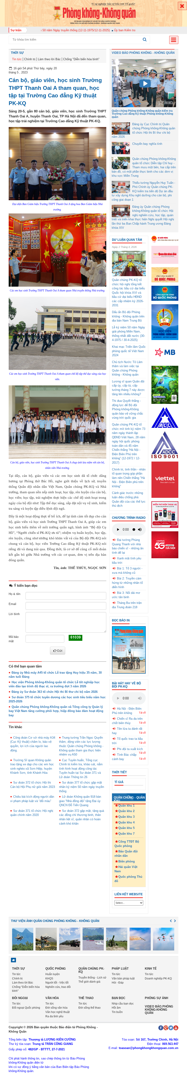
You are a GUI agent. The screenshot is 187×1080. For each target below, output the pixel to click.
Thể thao (86, 998)
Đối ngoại (20, 998)
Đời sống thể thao (89, 1007)
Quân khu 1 (126, 805)
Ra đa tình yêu (54, 1016)
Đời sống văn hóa (56, 1007)
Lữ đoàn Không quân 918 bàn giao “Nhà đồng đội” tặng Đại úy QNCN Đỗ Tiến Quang (80, 801)
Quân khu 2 (126, 811)
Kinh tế (151, 968)
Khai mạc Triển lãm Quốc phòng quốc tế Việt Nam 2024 (129, 351)
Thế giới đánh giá (89, 981)
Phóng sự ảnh (156, 998)
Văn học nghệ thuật (57, 1012)
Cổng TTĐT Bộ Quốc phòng (126, 844)
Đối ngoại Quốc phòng (26, 1007)
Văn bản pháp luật (123, 978)
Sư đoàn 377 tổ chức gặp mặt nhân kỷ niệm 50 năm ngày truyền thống (81, 787)
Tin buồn (117, 1012)
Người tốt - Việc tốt (56, 982)
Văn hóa (52, 998)
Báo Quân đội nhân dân (126, 853)
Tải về (142, 712)
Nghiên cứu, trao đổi (58, 987)
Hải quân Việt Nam (125, 869)
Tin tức (17, 59)
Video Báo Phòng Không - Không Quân (143, 53)
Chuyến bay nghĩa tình (147, 143)
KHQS (49, 978)
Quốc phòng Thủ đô (128, 879)
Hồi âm (116, 1007)
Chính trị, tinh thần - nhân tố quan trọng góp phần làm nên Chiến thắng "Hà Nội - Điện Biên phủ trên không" (128, 478)
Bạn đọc (118, 998)
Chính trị (29, 59)
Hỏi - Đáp (118, 982)
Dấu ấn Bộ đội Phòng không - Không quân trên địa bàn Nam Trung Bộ (128, 316)
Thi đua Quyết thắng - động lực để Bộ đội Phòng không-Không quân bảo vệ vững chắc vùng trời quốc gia (127, 409)
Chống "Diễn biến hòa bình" (81, 59)
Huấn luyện (52, 974)
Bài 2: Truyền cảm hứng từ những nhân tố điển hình (127, 583)
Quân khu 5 (126, 828)
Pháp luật (120, 968)
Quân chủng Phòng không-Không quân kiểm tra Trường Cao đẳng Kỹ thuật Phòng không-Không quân (142, 113)
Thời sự (17, 53)
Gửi (59, 650)
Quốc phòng (55, 968)
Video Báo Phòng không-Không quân (159, 1010)
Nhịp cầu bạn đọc (123, 1003)
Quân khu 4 (126, 822)
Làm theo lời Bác (49, 59)
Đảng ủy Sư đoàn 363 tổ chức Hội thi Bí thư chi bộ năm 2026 (55, 691)
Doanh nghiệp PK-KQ (158, 978)
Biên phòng (126, 861)
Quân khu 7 (126, 833)
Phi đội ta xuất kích (130, 749)
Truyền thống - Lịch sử (92, 977)
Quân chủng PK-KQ (91, 970)
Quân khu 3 (126, 816)
